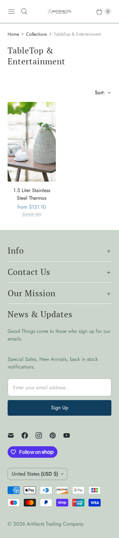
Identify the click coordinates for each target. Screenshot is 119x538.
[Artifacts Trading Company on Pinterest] (56, 435)
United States (35, 473)
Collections (36, 34)
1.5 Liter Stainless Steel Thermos (31, 194)
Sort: (98, 92)
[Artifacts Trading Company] (59, 12)
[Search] (24, 11)
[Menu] (11, 11)
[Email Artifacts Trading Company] (15, 435)
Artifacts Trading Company (55, 523)
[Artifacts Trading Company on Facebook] (29, 435)
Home (13, 34)
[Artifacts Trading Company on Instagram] (43, 435)
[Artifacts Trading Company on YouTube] (70, 435)
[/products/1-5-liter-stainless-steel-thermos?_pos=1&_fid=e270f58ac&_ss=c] (32, 142)
